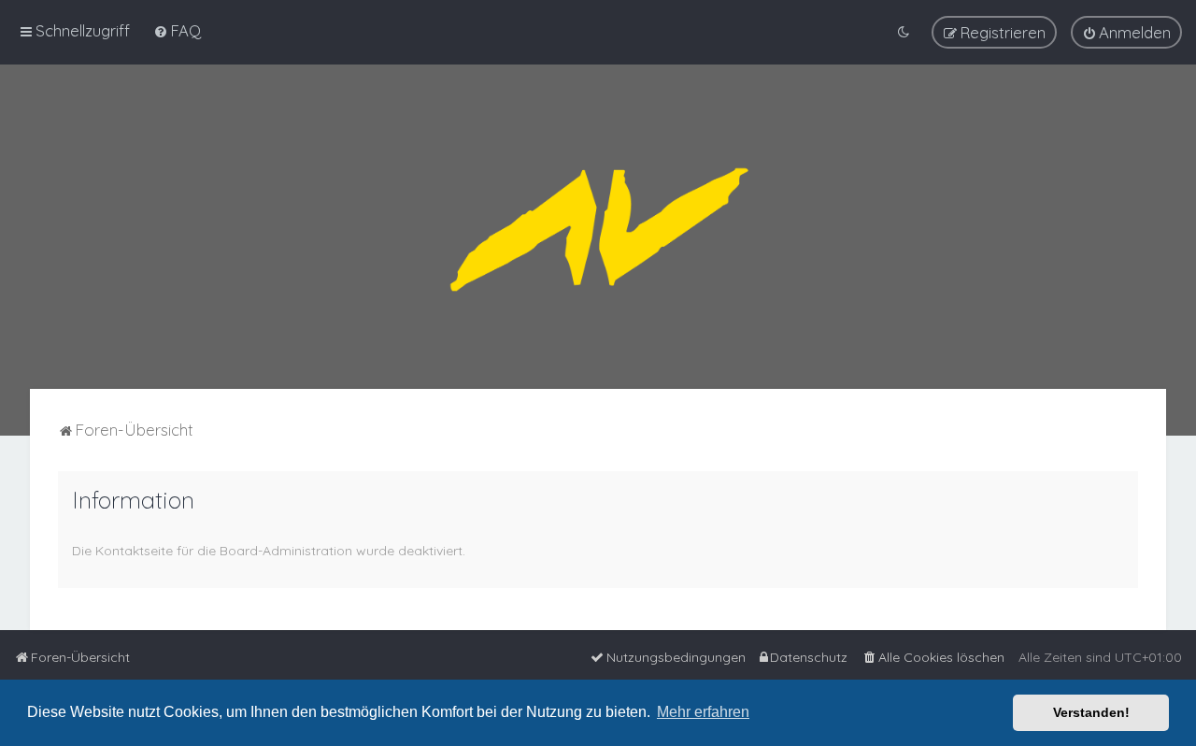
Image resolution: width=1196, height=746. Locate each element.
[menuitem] (177, 30)
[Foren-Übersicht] (598, 226)
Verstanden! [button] (1091, 712)
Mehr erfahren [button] (703, 712)
